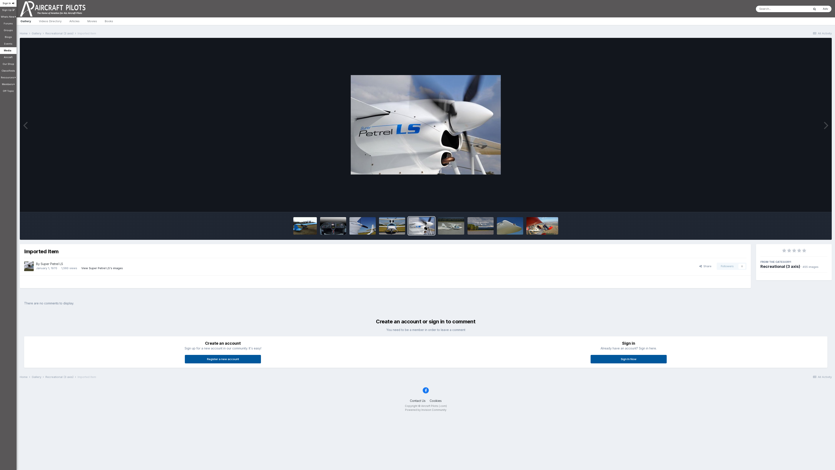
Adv (825, 8)
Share (706, 266)
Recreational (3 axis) (780, 266)
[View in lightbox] (426, 125)
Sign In (7, 3)
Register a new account (223, 359)
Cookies (436, 401)
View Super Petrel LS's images (102, 268)
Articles (74, 21)
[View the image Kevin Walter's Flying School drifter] (305, 226)
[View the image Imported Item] (333, 226)
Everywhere (796, 8)
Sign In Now (628, 359)
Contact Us (418, 401)
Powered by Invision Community (425, 409)
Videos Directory (50, 21)
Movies (92, 21)
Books (109, 21)
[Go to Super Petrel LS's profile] (29, 266)
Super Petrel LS (52, 264)
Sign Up (7, 10)
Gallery (25, 21)
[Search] (814, 9)
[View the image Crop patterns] (542, 226)
